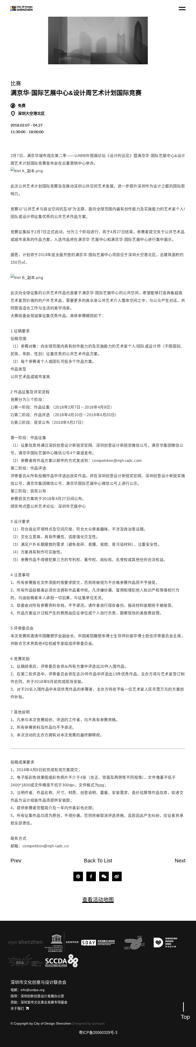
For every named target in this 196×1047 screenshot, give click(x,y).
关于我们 (17, 1008)
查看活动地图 (98, 900)
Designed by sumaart (88, 1023)
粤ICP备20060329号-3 (98, 1033)
